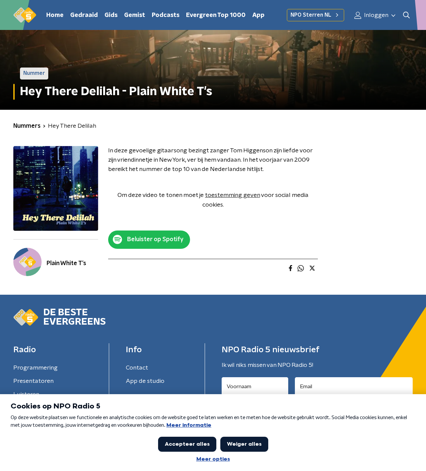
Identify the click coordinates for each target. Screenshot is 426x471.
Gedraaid (84, 15)
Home (55, 15)
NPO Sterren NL (311, 15)
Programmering (35, 368)
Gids (111, 15)
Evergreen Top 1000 (216, 15)
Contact (137, 368)
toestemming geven (232, 195)
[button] (406, 15)
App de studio (145, 381)
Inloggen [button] (375, 15)
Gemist (134, 15)
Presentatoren (33, 381)
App (258, 15)
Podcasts (165, 15)
